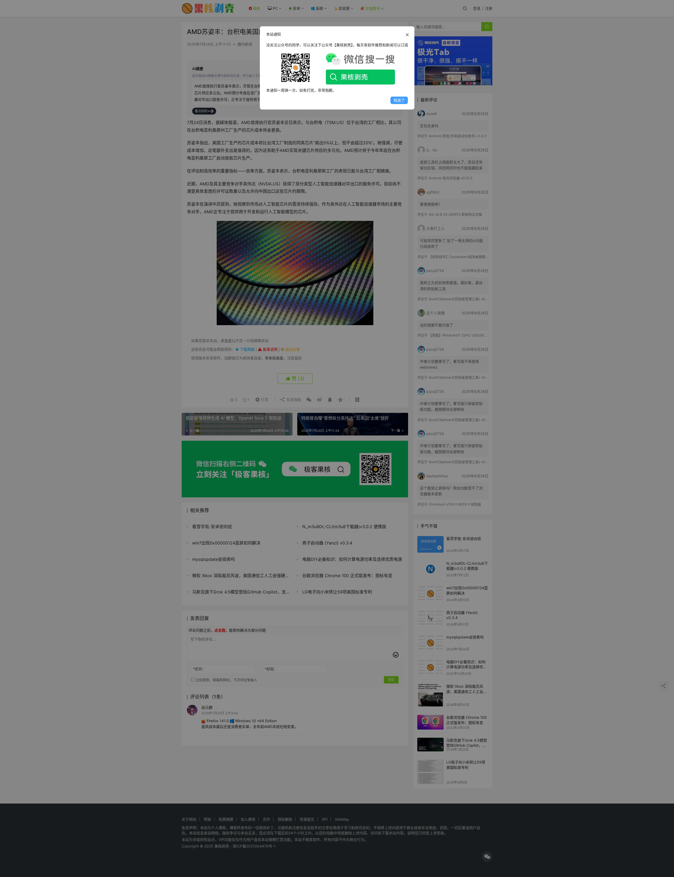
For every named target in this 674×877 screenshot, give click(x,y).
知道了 (399, 100)
